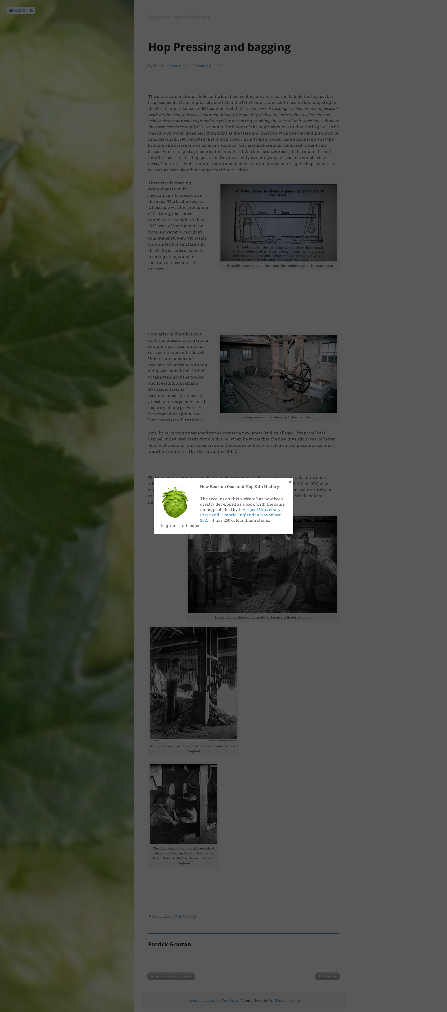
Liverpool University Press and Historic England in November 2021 (240, 515)
